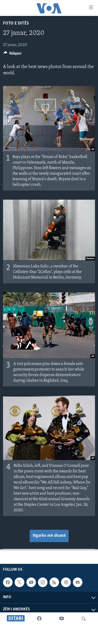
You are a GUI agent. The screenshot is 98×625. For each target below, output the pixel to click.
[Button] (12, 54)
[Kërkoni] (83, 618)
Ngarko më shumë (49, 536)
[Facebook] (39, 618)
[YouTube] (61, 618)
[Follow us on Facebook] (8, 582)
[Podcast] (66, 582)
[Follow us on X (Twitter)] (19, 582)
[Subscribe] (77, 582)
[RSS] (54, 582)
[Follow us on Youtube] (31, 582)
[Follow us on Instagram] (42, 582)
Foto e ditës (16, 23)
